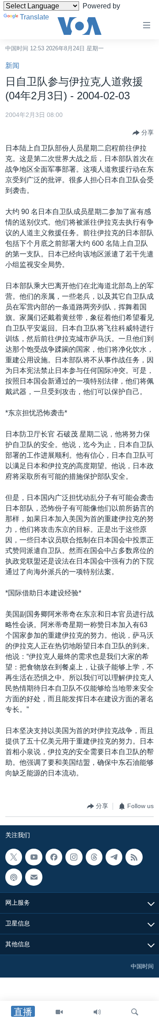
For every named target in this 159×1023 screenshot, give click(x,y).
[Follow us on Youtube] (33, 857)
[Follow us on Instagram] (73, 857)
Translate (34, 17)
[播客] (13, 877)
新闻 (12, 65)
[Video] (59, 1012)
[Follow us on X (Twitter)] (13, 857)
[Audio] (97, 1012)
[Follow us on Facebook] (53, 857)
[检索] (134, 1012)
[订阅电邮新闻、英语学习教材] (33, 877)
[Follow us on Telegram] (114, 857)
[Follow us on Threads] (94, 857)
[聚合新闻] (133, 857)
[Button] (143, 133)
